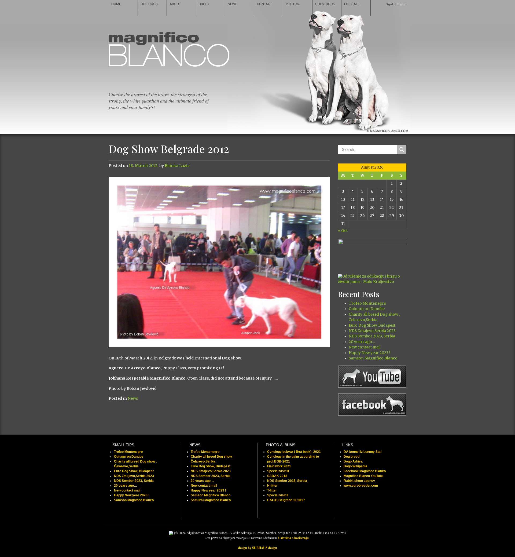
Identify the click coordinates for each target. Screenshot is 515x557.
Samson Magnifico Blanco (373, 358)
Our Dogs (149, 4)
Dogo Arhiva (353, 461)
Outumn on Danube (367, 309)
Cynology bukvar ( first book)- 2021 (294, 452)
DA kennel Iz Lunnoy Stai (362, 452)
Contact (264, 4)
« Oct (343, 230)
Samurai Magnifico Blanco (211, 500)
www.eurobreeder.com (361, 485)
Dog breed (351, 456)
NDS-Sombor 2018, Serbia (287, 481)
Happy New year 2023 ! (369, 353)
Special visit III (278, 471)
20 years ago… (362, 342)
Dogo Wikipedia (355, 466)
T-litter (272, 490)
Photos (292, 4)
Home (116, 4)
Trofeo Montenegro (367, 303)
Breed (204, 4)
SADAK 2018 (277, 476)
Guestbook (325, 4)
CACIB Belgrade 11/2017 (286, 500)
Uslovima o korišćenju (293, 538)
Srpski (390, 4)
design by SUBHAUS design (257, 547)
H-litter (272, 485)
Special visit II (277, 495)
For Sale (352, 4)
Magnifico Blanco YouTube (364, 476)
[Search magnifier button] (401, 149)
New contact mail (365, 347)
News (232, 4)
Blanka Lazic (177, 165)
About (175, 4)
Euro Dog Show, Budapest (372, 325)
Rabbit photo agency (359, 481)
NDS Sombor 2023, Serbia (372, 336)
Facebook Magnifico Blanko (365, 471)
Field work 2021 (279, 466)
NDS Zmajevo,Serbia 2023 (372, 331)
